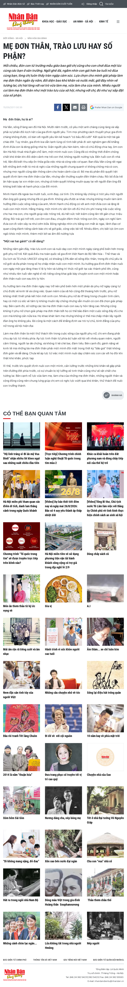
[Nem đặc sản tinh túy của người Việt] (21, 675)
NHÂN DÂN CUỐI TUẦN (61, 4)
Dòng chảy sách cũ (98, 554)
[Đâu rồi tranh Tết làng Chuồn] (21, 718)
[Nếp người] (105, 926)
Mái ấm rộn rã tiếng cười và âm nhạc (21, 652)
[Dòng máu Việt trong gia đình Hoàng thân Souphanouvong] (63, 882)
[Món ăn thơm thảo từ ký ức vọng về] (21, 588)
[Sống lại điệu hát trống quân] (105, 675)
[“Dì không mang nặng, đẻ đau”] (21, 844)
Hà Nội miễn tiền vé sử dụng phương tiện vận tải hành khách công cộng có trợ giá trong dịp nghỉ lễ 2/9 (62, 560)
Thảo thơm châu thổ (99, 900)
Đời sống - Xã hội (13, 38)
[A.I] (105, 588)
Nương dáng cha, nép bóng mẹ (63, 818)
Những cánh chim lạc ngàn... (20, 943)
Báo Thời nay (37, 4)
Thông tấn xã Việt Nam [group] (45, 960)
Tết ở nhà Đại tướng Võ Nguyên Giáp (105, 820)
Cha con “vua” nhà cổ (99, 861)
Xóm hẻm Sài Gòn (13, 818)
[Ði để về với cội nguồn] (63, 718)
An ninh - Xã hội (83, 21)
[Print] (83, 107)
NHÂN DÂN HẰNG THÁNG (23, 21)
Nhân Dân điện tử (16, 4)
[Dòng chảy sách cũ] (105, 536)
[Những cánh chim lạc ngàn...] (21, 926)
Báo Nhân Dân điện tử (14, 975)
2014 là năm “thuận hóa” (17, 774)
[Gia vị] (63, 588)
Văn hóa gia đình (37, 38)
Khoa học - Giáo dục (54, 21)
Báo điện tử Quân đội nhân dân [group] (109, 960)
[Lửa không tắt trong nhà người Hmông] (63, 926)
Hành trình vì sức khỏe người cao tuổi (62, 652)
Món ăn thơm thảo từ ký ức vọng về (19, 608)
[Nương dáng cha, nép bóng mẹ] (63, 800)
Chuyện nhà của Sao (99, 774)
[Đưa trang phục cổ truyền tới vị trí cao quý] (63, 757)
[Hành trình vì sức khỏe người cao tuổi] (63, 632)
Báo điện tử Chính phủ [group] (14, 960)
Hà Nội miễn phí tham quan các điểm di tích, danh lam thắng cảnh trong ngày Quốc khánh (21, 506)
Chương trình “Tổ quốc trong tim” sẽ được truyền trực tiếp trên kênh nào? (20, 558)
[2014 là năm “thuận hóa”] (21, 757)
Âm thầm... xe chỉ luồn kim (103, 649)
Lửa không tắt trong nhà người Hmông (63, 946)
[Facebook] (57, 107)
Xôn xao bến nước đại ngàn (61, 861)
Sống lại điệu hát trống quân (104, 692)
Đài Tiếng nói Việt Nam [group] (75, 960)
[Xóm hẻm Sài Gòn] (21, 800)
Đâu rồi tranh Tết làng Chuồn (20, 736)
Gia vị (48, 606)
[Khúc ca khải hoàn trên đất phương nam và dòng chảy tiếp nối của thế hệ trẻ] (105, 436)
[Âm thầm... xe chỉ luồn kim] (105, 632)
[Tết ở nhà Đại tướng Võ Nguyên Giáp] (105, 800)
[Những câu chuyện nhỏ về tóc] (63, 675)
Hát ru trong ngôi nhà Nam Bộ (20, 900)
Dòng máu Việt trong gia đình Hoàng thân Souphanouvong (62, 902)
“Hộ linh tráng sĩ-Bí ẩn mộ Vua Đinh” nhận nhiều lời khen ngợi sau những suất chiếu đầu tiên (21, 458)
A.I (88, 606)
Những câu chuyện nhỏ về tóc (62, 692)
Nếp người (93, 943)
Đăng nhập (91, 4)
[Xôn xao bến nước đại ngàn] (63, 844)
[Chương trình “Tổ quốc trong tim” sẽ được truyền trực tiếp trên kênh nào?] (21, 536)
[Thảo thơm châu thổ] (105, 882)
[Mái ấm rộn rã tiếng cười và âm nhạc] (21, 632)
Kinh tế (103, 21)
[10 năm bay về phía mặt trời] (105, 718)
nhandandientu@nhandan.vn (109, 981)
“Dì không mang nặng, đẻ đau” (21, 861)
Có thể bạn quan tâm (34, 414)
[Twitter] (66, 107)
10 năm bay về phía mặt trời (103, 736)
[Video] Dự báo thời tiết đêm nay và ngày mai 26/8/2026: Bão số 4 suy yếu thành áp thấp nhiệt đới (63, 508)
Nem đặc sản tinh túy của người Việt (18, 695)
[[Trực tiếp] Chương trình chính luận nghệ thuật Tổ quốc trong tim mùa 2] (63, 436)
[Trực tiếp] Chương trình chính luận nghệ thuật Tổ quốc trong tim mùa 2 (63, 458)
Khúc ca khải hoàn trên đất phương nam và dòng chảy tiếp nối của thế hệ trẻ (105, 458)
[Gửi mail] (75, 107)
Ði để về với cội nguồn (58, 736)
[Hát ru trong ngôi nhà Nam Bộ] (21, 882)
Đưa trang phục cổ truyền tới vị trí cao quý (63, 777)
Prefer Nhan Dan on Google (108, 107)
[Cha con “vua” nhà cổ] (105, 844)
